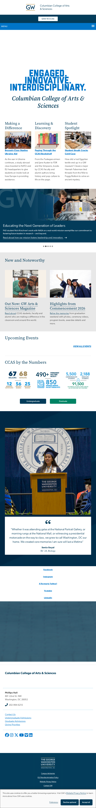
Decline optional (69, 802)
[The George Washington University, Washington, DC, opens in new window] (48, 763)
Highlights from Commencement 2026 (67, 306)
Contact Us (10, 714)
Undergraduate (33, 401)
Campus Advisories (48, 773)
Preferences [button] (53, 802)
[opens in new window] (7, 737)
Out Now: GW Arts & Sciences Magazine (21, 306)
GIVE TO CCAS (48, 19)
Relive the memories (59, 313)
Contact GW (48, 786)
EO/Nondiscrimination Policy (48, 777)
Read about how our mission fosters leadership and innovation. (33, 238)
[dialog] (48, 798)
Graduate (63, 401)
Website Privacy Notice (48, 781)
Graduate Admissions (15, 721)
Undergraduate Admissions (18, 718)
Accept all (86, 802)
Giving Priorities (12, 725)
